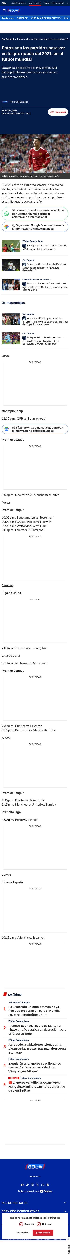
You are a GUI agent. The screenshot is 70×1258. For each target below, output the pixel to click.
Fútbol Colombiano (32, 241)
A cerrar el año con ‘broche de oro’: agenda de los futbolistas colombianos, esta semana (44, 286)
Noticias (46, 1224)
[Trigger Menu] (5, 10)
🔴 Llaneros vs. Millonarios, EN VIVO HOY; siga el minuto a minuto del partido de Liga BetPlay (36, 1086)
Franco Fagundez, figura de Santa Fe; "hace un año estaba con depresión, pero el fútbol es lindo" (37, 1029)
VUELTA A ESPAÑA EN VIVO (46, 18)
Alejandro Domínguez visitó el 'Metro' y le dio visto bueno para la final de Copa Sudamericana (45, 321)
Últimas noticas (18, 3)
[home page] (4, 3)
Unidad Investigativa (54, 3)
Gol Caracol (35, 3)
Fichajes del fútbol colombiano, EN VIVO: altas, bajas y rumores (44, 247)
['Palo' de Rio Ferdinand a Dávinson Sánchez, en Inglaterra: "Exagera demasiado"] (11, 265)
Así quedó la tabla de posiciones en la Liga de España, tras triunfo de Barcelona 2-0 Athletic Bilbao (44, 340)
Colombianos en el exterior (36, 279)
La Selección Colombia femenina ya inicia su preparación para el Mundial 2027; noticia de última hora (34, 1011)
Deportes (29, 1224)
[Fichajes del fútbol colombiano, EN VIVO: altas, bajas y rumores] (11, 246)
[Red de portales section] (65, 1202)
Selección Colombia (19, 1002)
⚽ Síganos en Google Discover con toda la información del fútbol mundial (38, 227)
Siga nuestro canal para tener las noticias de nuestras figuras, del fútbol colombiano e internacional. (38, 213)
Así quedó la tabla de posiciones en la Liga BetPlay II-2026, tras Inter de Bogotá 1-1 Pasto (37, 1048)
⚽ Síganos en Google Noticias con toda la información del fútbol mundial (37, 429)
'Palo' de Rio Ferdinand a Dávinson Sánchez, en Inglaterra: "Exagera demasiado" (44, 267)
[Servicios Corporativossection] (65, 1211)
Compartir (61, 112)
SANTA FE (22, 18)
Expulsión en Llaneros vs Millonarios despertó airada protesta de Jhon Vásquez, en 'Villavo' (34, 1067)
